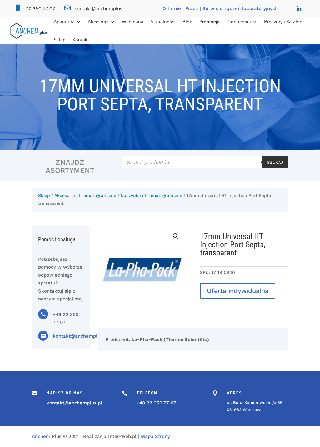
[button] (175, 236)
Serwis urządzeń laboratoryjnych (240, 8)
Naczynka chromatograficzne (151, 195)
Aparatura (64, 21)
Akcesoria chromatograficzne (85, 195)
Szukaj (275, 162)
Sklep (60, 40)
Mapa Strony (155, 436)
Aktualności (163, 21)
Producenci (239, 21)
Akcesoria (98, 21)
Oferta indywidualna (237, 290)
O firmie (171, 8)
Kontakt (80, 40)
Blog (187, 21)
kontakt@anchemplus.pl (80, 336)
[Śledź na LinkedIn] (299, 9)
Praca (191, 8)
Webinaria (132, 21)
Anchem (41, 436)
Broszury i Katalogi (284, 21)
